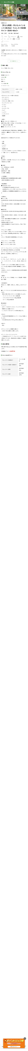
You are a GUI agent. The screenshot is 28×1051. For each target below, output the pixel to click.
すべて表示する (13, 61)
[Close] (2, 2)
